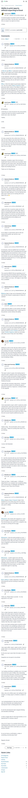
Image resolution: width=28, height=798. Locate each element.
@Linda (4, 71)
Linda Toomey (7, 13)
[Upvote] (3, 29)
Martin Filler (7, 605)
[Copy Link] (25, 15)
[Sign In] (26, 1)
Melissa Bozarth (8, 266)
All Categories (4, 755)
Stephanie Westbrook (9, 64)
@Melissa (3, 293)
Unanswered (14, 767)
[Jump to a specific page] (26, 39)
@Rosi (10, 71)
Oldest (6, 39)
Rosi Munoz (7, 43)
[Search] (24, 1)
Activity (3, 759)
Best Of (3, 771)
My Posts (14, 763)
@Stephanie (4, 518)
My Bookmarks (14, 761)
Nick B (5, 304)
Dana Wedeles (7, 451)
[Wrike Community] (6, 1)
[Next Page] (24, 39)
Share (3, 24)
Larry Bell (6, 341)
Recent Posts (4, 757)
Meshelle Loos (7, 420)
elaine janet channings (9, 364)
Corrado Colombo (8, 640)
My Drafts (14, 765)
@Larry (3, 579)
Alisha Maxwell (7, 202)
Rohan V (22, 15)
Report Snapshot (16, 85)
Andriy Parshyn (7, 226)
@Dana (3, 500)
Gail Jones (6, 437)
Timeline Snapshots (9, 332)
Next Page (9, 747)
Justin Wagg (7, 551)
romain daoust (7, 686)
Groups (3, 769)
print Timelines (14, 330)
